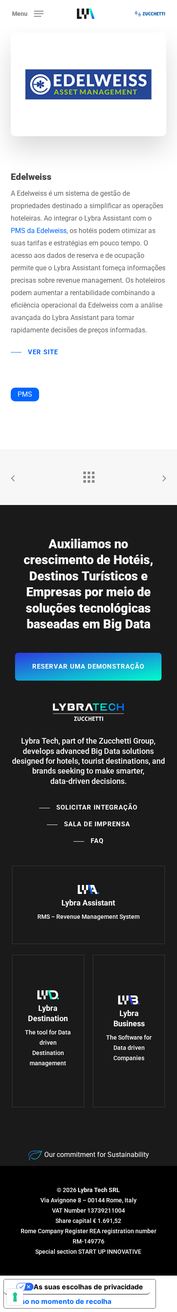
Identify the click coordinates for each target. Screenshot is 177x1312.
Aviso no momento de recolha (61, 1301)
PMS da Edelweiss (39, 231)
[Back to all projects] (88, 475)
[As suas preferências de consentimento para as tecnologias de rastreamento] (15, 1297)
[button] (27, 13)
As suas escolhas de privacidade (88, 1286)
